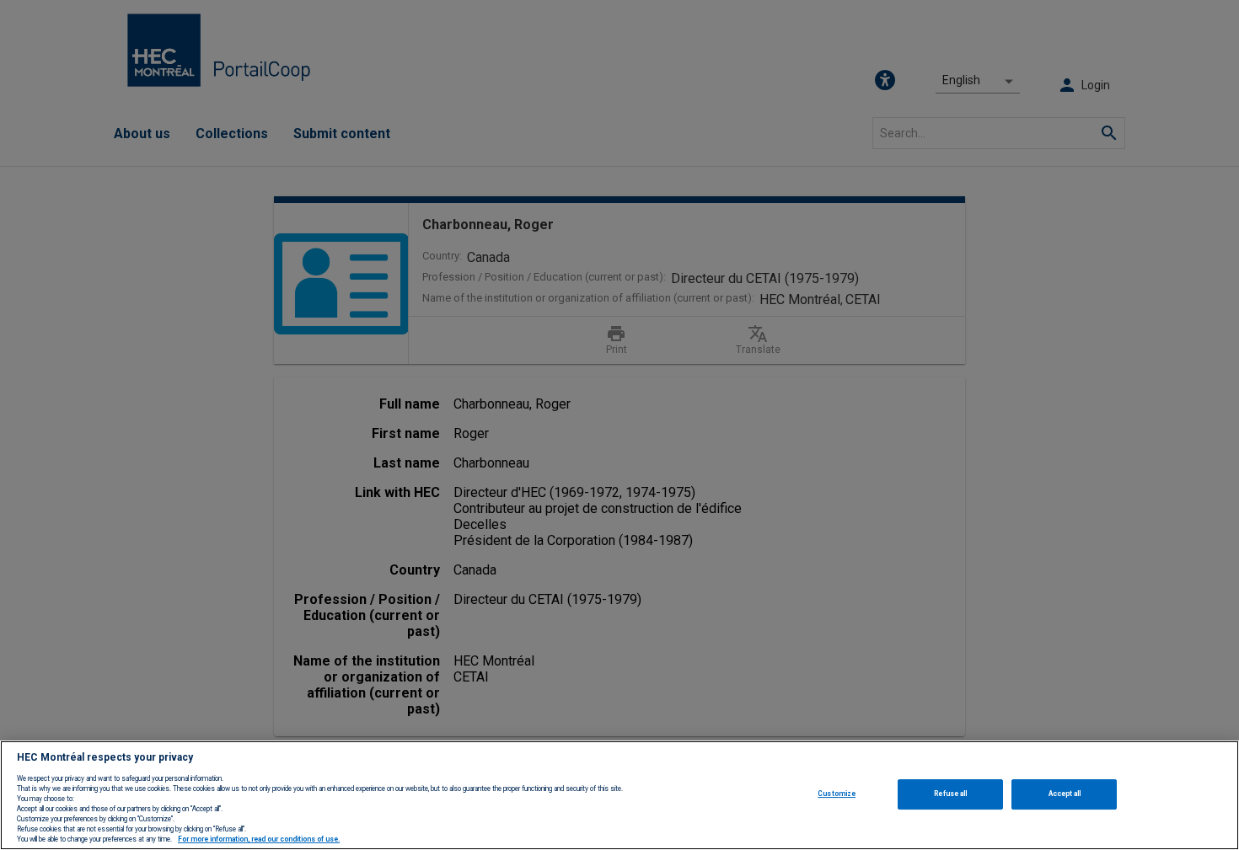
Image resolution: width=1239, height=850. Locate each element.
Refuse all (950, 793)
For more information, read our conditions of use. (259, 840)
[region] (619, 795)
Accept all (1065, 793)
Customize (837, 793)
